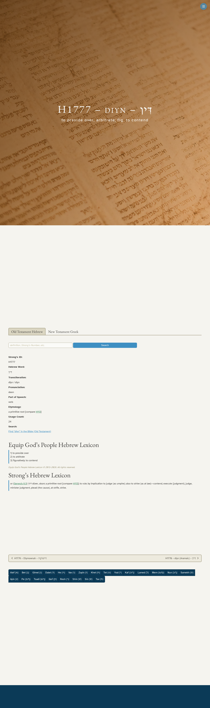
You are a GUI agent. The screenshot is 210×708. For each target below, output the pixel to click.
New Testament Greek (63, 331)
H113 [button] (38, 411)
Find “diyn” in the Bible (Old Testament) (29, 431)
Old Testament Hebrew (27, 331)
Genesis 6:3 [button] (20, 483)
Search (105, 345)
